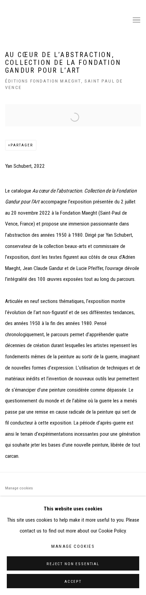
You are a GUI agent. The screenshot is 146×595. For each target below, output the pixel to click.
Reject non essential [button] (73, 563)
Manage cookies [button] (19, 488)
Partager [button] (22, 145)
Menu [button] (136, 20)
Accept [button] (73, 581)
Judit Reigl (64, 20)
